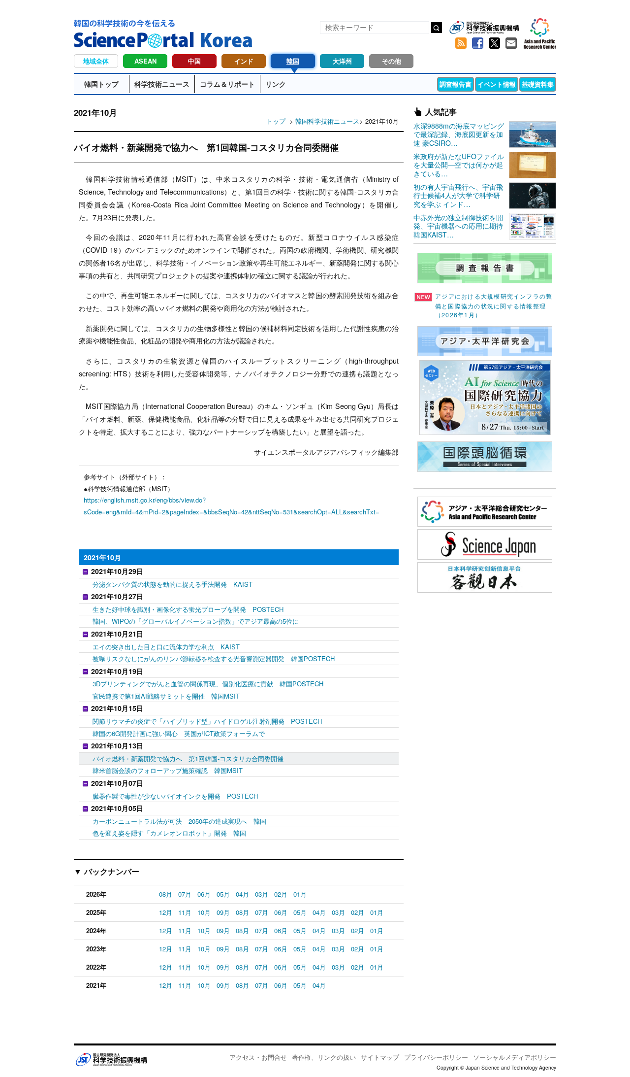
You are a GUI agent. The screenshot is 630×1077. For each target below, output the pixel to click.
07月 (184, 894)
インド (243, 61)
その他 (391, 61)
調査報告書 (456, 84)
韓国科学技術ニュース (327, 121)
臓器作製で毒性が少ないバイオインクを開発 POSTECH (175, 796)
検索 (436, 27)
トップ (275, 121)
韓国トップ (101, 84)
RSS (461, 43)
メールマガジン (511, 43)
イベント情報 (496, 84)
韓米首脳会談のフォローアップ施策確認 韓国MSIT (168, 770)
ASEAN (145, 61)
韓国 (292, 61)
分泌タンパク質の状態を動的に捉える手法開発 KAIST (172, 584)
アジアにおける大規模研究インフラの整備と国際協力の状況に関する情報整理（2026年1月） (493, 305)
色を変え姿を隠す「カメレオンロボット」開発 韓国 (169, 833)
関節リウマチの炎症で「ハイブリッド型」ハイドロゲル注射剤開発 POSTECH (207, 721)
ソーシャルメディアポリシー (514, 1057)
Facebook (477, 43)
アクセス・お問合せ (258, 1057)
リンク (275, 84)
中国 (194, 61)
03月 (261, 894)
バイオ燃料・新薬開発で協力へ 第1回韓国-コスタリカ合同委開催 (188, 758)
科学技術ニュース (161, 84)
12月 (165, 912)
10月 (204, 912)
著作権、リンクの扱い (324, 1057)
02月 (280, 894)
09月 (223, 912)
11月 (184, 912)
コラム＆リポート (227, 84)
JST (111, 1059)
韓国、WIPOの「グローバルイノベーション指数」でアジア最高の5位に (196, 621)
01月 (300, 894)
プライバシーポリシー (436, 1057)
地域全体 (96, 61)
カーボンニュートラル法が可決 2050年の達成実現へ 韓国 (179, 821)
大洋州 (342, 61)
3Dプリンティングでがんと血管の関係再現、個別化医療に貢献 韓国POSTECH (208, 683)
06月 (204, 894)
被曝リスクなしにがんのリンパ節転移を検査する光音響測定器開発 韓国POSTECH (214, 658)
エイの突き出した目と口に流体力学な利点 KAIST (166, 646)
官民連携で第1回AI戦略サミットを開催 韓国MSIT (166, 696)
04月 (242, 894)
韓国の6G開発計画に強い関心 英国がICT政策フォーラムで (179, 733)
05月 (223, 894)
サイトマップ (380, 1057)
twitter (494, 43)
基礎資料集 (538, 84)
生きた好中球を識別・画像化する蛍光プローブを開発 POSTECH (188, 609)
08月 (165, 894)
